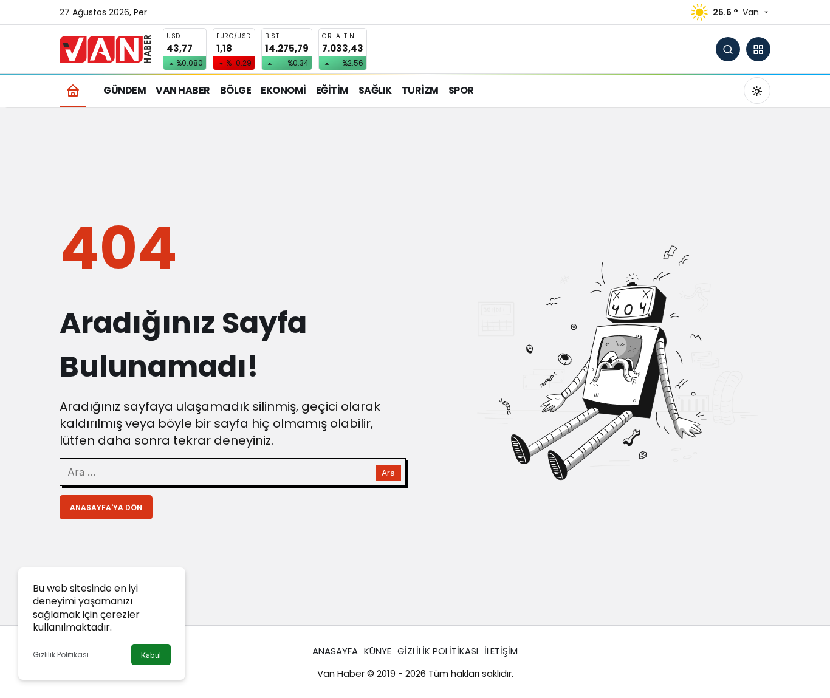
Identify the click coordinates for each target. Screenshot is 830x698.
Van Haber (341, 673)
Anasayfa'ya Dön (106, 507)
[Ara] (728, 49)
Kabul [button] (151, 655)
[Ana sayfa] (73, 90)
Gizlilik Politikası (61, 654)
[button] (758, 49)
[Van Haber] (105, 48)
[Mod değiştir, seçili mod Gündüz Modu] (757, 90)
